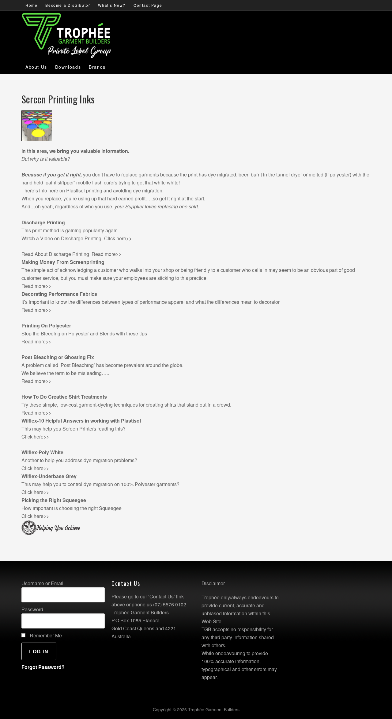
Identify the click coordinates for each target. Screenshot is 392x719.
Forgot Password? (43, 667)
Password (32, 609)
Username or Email (42, 583)
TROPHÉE (41, 28)
